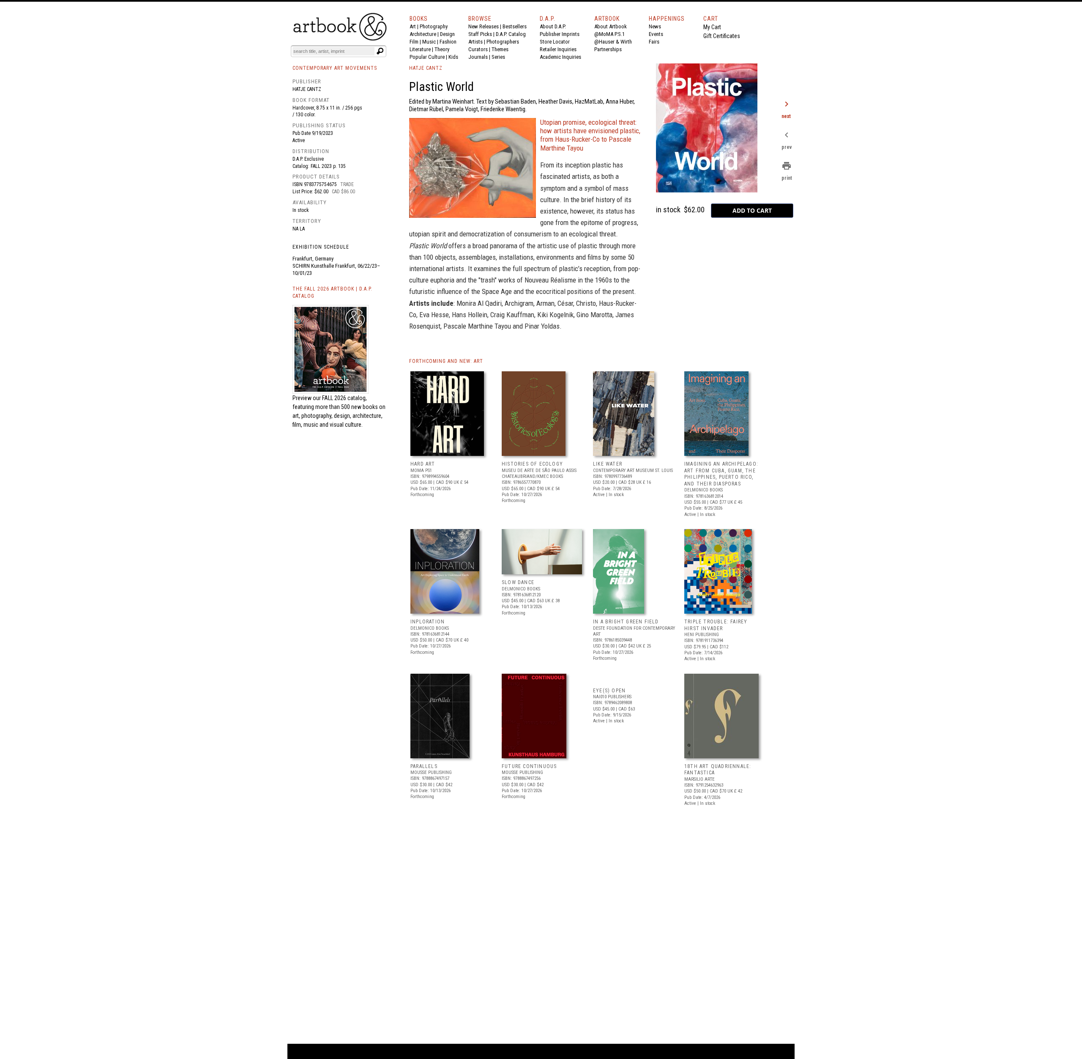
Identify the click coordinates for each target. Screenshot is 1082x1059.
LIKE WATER (607, 464)
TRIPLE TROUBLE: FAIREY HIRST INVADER (715, 625)
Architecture (423, 34)
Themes (500, 49)
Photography (434, 26)
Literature (420, 49)
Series (498, 57)
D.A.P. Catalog (511, 34)
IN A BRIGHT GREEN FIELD (626, 622)
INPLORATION (427, 622)
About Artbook (610, 26)
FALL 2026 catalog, (344, 398)
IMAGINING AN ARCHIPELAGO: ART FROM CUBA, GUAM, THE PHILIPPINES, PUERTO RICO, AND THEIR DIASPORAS (721, 474)
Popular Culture (427, 57)
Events (656, 34)
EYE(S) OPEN (609, 691)
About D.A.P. (553, 26)
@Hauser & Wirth (613, 41)
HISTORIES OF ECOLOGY (532, 464)
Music (429, 41)
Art (413, 26)
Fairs (654, 41)
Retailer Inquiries (558, 49)
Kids (453, 57)
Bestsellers (515, 26)
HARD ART (422, 464)
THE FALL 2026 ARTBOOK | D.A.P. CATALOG (332, 292)
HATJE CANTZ (426, 68)
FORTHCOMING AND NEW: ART (446, 361)
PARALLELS (423, 766)
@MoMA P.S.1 (609, 34)
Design (447, 34)
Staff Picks (480, 34)
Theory (441, 49)
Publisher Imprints (559, 34)
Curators (478, 49)
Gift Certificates (721, 36)
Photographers (502, 41)
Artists (475, 41)
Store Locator (555, 41)
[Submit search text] (380, 51)
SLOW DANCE (518, 582)
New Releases (483, 26)
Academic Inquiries (560, 57)
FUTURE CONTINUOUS (529, 766)
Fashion (448, 41)
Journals (478, 57)
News (655, 26)
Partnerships (608, 49)
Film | (416, 41)
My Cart (712, 27)
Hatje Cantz (306, 89)
